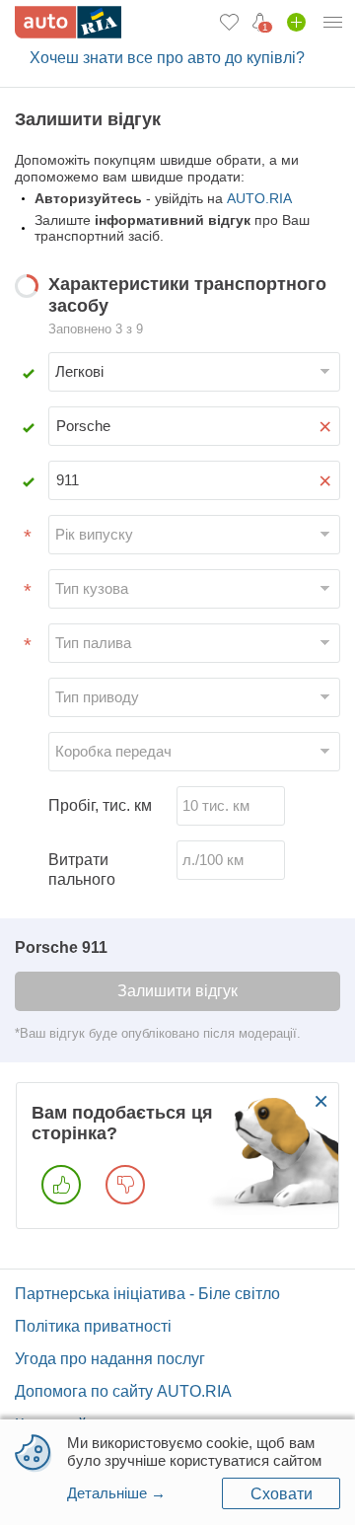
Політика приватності (93, 1326)
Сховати (281, 1494)
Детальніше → (116, 1493)
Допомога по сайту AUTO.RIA (123, 1391)
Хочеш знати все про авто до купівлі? (167, 57)
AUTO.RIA (259, 198)
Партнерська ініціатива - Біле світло (147, 1293)
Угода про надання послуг (110, 1358)
